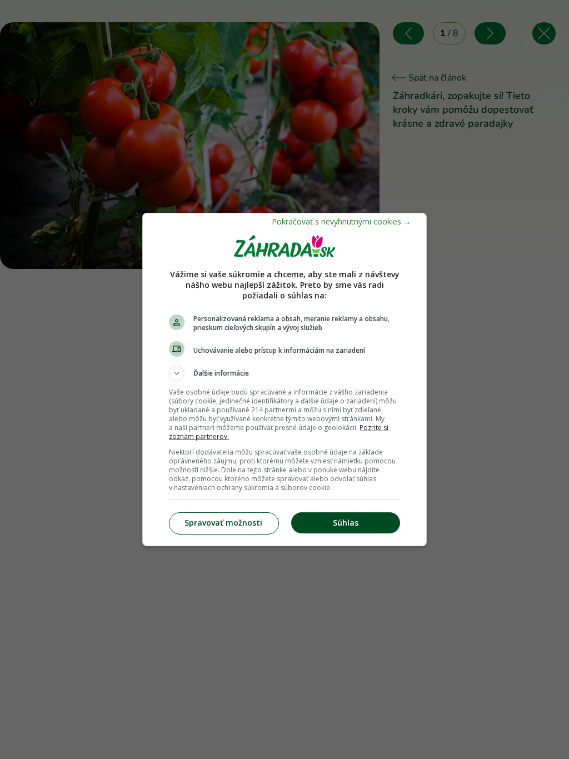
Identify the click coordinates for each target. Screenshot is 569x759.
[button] (284, 373)
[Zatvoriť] (341, 221)
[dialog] (284, 379)
